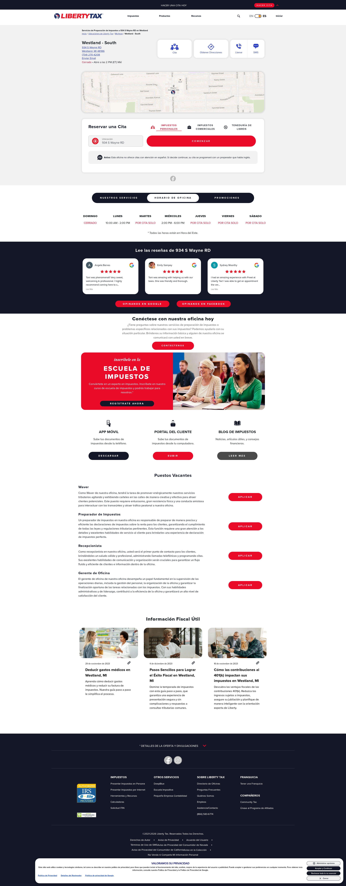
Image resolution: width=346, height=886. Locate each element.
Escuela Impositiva (163, 789)
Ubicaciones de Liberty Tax (100, 33)
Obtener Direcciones (211, 52)
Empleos (201, 802)
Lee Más (89, 289)
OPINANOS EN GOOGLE (142, 304)
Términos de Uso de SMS (144, 844)
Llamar (238, 52)
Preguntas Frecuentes (208, 789)
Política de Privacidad (47, 875)
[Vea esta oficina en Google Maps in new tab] (131, 265)
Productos (164, 16)
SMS (255, 52)
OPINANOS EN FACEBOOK (203, 304)
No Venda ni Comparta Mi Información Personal (173, 854)
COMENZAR (201, 141)
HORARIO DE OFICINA (173, 198)
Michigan (119, 33)
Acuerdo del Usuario (197, 840)
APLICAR (245, 497)
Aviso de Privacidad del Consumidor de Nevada (184, 845)
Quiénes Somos (205, 795)
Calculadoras (117, 802)
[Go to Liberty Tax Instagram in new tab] (178, 760)
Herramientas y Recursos (124, 795)
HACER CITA (264, 5)
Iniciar (279, 16)
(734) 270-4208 (91, 54)
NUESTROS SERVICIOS (119, 198)
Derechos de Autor (140, 840)
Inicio (84, 33)
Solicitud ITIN (117, 808)
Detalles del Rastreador (71, 875)
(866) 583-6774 (205, 814)
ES (264, 16)
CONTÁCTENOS (173, 345)
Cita (175, 52)
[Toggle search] (238, 16)
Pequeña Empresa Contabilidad (170, 795)
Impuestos (133, 16)
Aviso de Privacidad (168, 840)
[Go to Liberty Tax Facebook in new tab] (168, 760)
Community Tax (248, 802)
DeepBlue (159, 783)
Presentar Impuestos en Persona (128, 783)
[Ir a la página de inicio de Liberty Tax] (78, 16)
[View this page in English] (258, 16)
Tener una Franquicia (251, 783)
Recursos (196, 16)
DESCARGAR (108, 456)
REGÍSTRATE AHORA (127, 403)
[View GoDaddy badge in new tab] (86, 814)
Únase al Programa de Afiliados (256, 808)
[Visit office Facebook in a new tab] (173, 178)
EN (251, 16)
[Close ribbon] (277, 5)
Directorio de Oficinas (208, 783)
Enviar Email (89, 58)
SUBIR (173, 456)
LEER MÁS (237, 456)
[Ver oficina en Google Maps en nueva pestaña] (173, 92)
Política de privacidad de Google (99, 875)
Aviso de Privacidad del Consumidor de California (158, 849)
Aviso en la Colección (197, 850)
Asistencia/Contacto (207, 808)
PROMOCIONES (226, 198)
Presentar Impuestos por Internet (128, 789)
